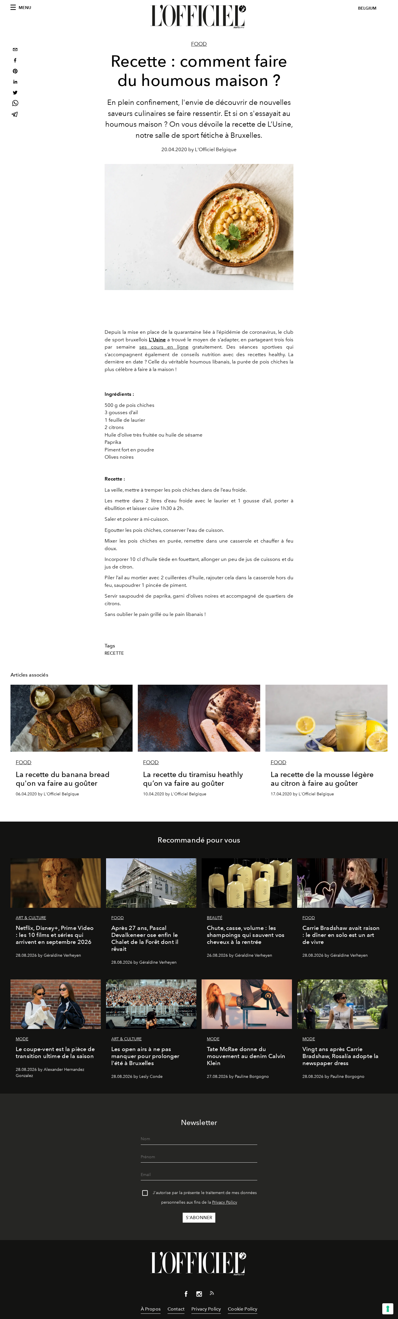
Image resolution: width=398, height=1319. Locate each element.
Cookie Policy (242, 1309)
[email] (15, 50)
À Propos (151, 1309)
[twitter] (15, 93)
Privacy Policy (224, 1202)
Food (199, 44)
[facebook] (15, 61)
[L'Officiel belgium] (199, 16)
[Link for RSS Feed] (212, 1294)
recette (114, 653)
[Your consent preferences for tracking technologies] (387, 1308)
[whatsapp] (15, 104)
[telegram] (15, 115)
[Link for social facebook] (186, 1295)
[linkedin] (15, 82)
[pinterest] (15, 71)
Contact (176, 1309)
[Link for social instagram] (199, 1295)
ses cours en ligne (164, 347)
